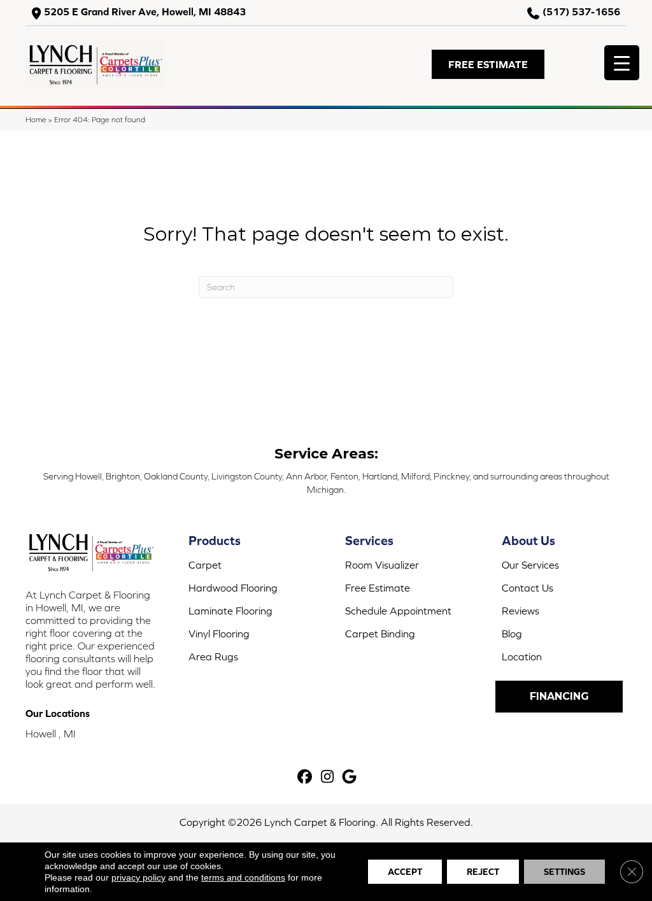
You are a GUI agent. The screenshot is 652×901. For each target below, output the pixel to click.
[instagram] (327, 777)
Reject (483, 872)
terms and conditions (243, 877)
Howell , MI (50, 733)
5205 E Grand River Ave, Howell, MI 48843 (145, 11)
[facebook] (305, 777)
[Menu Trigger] (621, 62)
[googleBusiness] (350, 777)
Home (35, 119)
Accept (405, 872)
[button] (488, 64)
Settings (564, 872)
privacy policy (138, 877)
